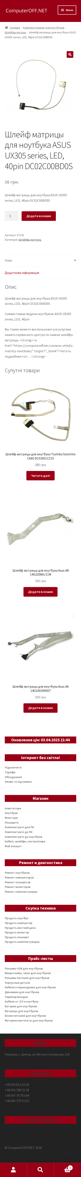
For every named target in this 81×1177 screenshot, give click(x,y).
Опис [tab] (8, 260)
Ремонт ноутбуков (17, 873)
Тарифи (10, 772)
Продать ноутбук (16, 918)
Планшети (11, 822)
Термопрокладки (16, 997)
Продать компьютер (18, 923)
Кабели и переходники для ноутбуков (30, 987)
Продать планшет (17, 937)
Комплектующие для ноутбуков (43, 27)
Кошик (62, 1166)
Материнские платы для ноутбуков (29, 1020)
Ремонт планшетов (17, 882)
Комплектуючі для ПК (19, 827)
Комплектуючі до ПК (18, 832)
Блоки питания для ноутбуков (25, 1016)
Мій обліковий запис (13, 1170)
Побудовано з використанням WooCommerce (38, 1153)
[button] (70, 54)
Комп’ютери (13, 808)
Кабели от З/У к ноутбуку (21, 1001)
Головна (15, 27)
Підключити (13, 767)
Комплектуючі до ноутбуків (23, 837)
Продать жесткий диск (20, 928)
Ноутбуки (11, 813)
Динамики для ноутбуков (22, 992)
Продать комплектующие (22, 942)
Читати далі (40, 475)
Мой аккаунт (13, 846)
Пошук (40, 1170)
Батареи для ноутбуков (21, 1006)
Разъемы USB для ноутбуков (24, 968)
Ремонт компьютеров (19, 877)
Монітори (11, 818)
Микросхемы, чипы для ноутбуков (28, 973)
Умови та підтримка (18, 781)
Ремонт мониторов (17, 887)
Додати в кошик (38, 216)
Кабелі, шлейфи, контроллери (25, 841)
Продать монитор (17, 932)
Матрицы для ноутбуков (21, 1011)
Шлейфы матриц (15, 32)
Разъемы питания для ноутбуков (27, 978)
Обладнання (13, 777)
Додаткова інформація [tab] (22, 273)
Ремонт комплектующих (21, 892)
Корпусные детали (17, 983)
